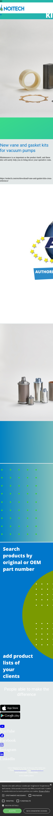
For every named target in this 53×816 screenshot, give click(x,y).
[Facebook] (2, 735)
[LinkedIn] (2, 754)
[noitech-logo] (12, 10)
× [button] (51, 785)
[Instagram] (2, 745)
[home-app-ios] (10, 711)
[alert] (26, 799)
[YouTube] (2, 726)
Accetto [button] (12, 811)
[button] (26, 805)
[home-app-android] (10, 718)
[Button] (0, 15)
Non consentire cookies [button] (36, 811)
